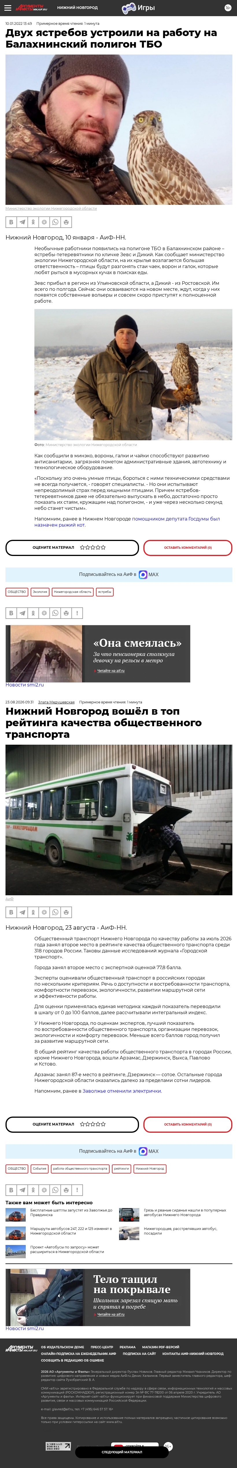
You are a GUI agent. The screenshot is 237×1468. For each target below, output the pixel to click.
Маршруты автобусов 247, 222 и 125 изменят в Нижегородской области (71, 1231)
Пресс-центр (102, 1347)
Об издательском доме (62, 1347)
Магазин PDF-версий (160, 1347)
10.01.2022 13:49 (18, 23)
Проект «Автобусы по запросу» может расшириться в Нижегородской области (67, 1249)
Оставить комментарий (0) (188, 548)
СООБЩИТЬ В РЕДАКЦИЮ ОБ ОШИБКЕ (72, 1360)
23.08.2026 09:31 (19, 702)
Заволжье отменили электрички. (122, 1091)
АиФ (9, 899)
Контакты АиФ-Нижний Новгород (192, 1354)
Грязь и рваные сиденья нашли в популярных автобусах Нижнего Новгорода (185, 1212)
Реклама (128, 1347)
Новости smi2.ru (24, 685)
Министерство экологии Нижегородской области (51, 208)
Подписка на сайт (139, 1354)
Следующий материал (122, 1452)
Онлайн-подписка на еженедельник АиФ (78, 1354)
